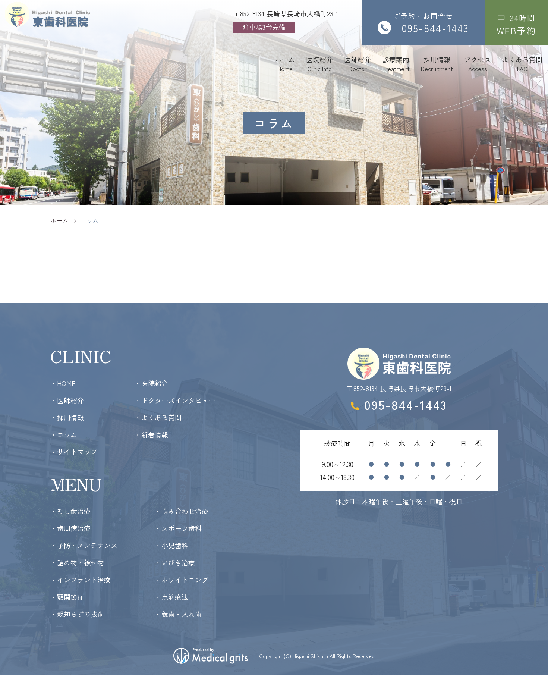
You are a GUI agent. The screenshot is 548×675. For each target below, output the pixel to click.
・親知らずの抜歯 (77, 614)
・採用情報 (67, 417)
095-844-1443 (405, 405)
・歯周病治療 (70, 528)
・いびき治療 (175, 562)
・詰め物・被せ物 (77, 562)
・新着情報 (151, 434)
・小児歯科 (171, 545)
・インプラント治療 (80, 579)
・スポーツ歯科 (178, 528)
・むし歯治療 (70, 511)
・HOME (63, 383)
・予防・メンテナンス (83, 545)
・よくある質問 (158, 417)
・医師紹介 (67, 400)
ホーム (59, 220)
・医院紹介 (151, 383)
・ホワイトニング (181, 579)
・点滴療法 (171, 597)
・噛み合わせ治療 (181, 511)
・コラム (63, 434)
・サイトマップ (73, 451)
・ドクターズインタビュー (175, 400)
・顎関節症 (67, 597)
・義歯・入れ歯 (178, 614)
